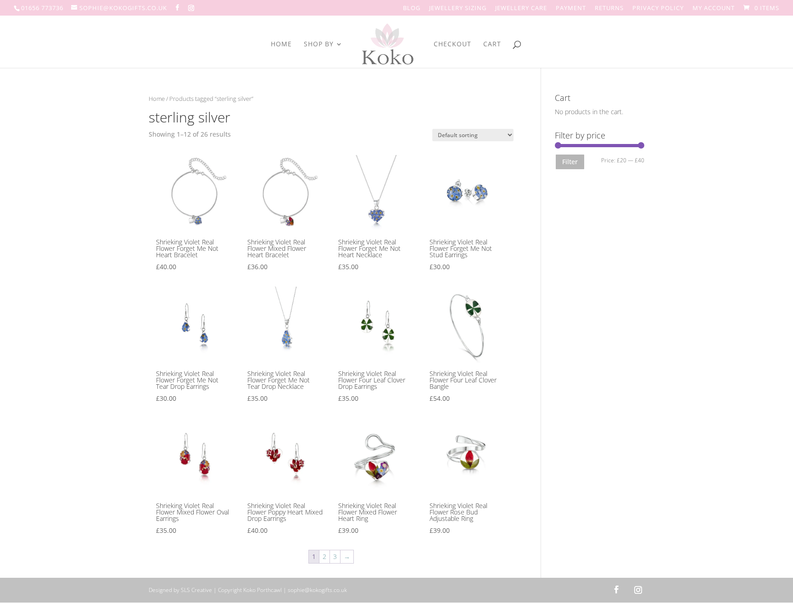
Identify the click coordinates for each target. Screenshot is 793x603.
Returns (609, 8)
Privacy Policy (658, 8)
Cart (492, 44)
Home (281, 44)
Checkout (452, 44)
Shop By (319, 44)
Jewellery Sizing (457, 8)
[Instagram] (191, 8)
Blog (411, 8)
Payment (571, 8)
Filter (570, 161)
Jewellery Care (521, 8)
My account (713, 8)
